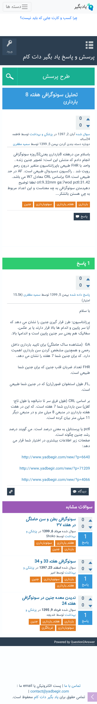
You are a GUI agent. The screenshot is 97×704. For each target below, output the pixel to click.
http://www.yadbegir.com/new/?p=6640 (56, 457)
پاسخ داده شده (80, 295)
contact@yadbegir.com (49, 692)
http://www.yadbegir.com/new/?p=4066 (56, 480)
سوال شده (83, 134)
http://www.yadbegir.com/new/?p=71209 (55, 469)
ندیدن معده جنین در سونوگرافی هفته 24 (49, 601)
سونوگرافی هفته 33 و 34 (55, 561)
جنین (27, 204)
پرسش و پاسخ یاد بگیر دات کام (59, 57)
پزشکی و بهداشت (41, 134)
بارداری (83, 204)
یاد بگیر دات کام (46, 697)
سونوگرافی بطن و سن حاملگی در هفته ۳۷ (51, 522)
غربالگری (47, 628)
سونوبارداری (44, 204)
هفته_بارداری (65, 204)
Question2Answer (83, 642)
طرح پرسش (56, 76)
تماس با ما (72, 686)
